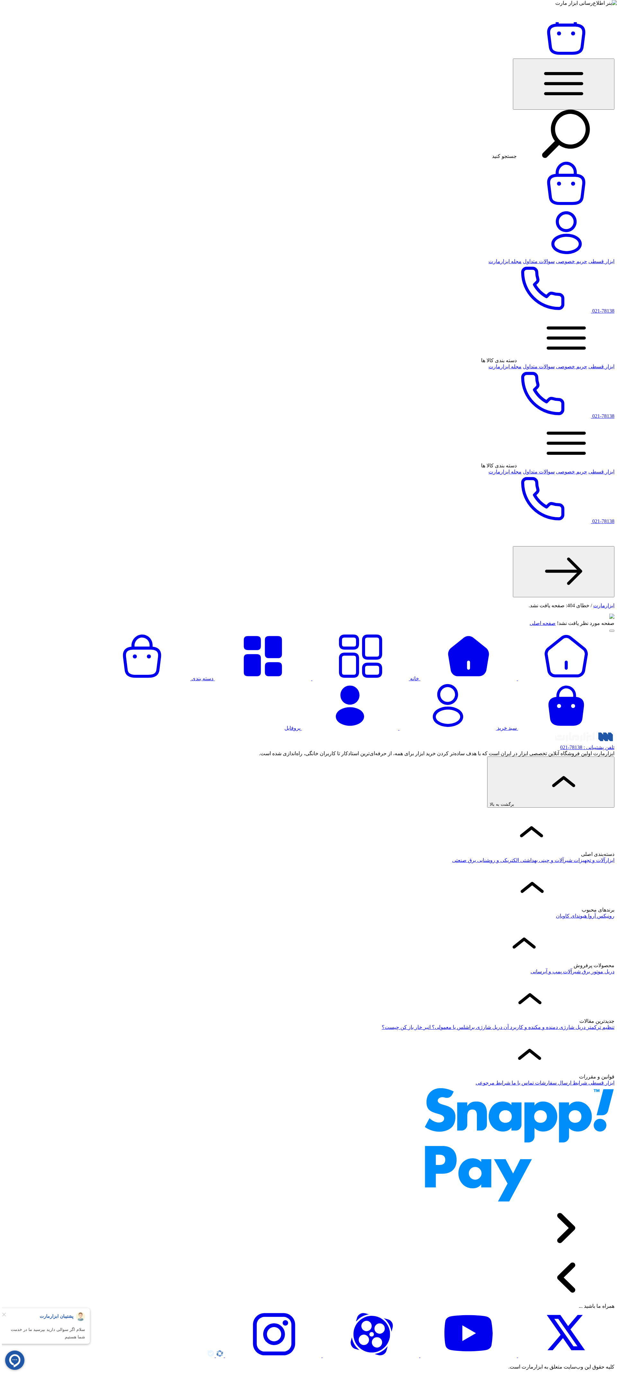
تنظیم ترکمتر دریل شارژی (586, 1027)
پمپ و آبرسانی (546, 971)
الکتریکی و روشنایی (497, 860)
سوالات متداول (539, 261)
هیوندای (578, 916)
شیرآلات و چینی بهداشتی (545, 860)
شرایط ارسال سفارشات (560, 1083)
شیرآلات (571, 971)
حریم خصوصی (571, 261)
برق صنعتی (464, 860)
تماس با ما (522, 1083)
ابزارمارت (603, 605)
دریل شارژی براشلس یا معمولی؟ (466, 1027)
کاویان (562, 916)
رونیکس (605, 916)
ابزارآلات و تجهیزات (593, 860)
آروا (591, 916)
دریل (608, 971)
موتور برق (592, 971)
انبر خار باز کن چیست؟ (406, 1027)
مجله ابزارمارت (505, 261)
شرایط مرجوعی (493, 1083)
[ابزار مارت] (584, 741)
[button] (563, 84)
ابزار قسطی (601, 261)
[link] (563, 571)
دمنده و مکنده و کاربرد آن (530, 1027)
